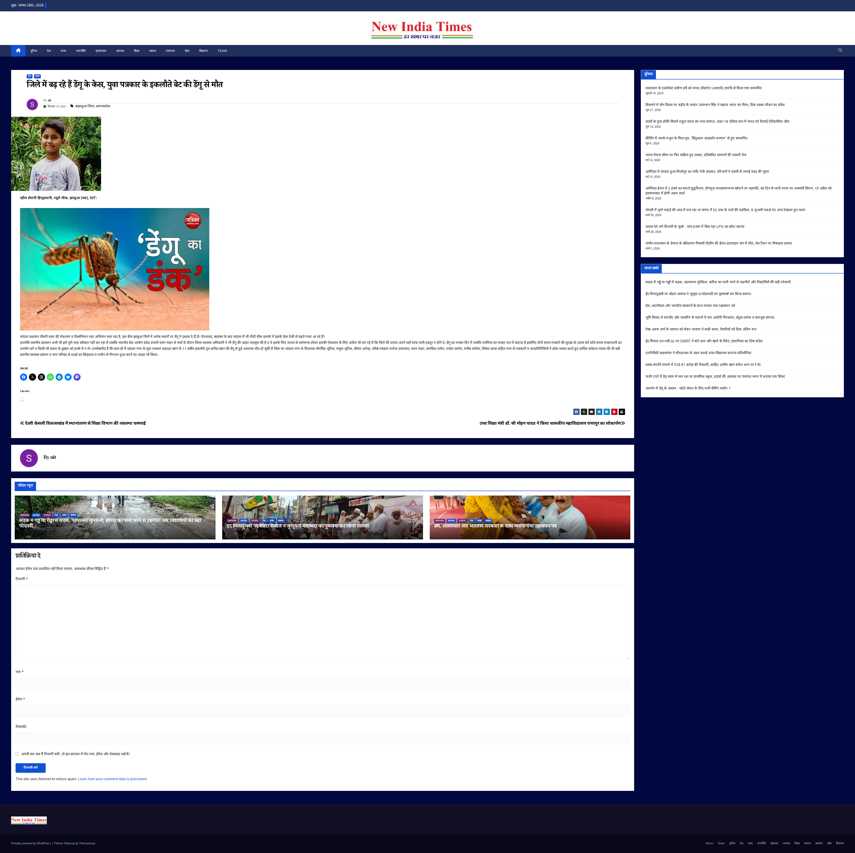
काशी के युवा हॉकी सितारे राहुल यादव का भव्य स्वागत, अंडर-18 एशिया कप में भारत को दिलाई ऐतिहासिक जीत (717, 122)
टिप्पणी (22, 579)
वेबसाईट (21, 727)
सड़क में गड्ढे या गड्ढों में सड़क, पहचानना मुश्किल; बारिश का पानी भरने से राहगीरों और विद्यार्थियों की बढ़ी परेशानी (110, 524)
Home (709, 843)
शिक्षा (137, 51)
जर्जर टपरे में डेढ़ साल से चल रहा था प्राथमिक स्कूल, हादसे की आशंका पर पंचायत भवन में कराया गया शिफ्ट (715, 377)
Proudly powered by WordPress (31, 843)
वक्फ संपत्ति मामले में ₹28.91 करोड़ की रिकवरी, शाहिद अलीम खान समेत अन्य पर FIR (703, 365)
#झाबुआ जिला (84, 106)
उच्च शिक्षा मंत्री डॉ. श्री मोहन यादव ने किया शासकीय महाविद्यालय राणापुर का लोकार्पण (550, 423)
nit (49, 101)
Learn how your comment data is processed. (112, 779)
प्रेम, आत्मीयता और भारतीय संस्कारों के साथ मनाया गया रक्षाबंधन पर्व (495, 527)
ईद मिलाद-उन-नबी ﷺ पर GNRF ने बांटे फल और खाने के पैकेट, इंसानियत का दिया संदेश (704, 341)
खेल (187, 51)
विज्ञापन (203, 51)
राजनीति (81, 51)
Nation (24, 515)
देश (49, 51)
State (47, 515)
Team (222, 51)
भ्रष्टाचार (101, 51)
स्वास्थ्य (170, 51)
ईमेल (20, 699)
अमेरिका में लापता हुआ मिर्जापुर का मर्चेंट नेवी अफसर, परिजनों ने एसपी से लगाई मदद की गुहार (707, 172)
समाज (152, 51)
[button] (840, 50)
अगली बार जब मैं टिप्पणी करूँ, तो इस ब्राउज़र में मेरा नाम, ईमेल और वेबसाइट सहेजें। (75, 754)
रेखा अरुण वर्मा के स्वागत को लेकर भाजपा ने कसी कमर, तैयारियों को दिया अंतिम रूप (701, 329)
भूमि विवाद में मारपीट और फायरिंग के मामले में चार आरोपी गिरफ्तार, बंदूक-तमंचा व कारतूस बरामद (710, 318)
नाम (20, 672)
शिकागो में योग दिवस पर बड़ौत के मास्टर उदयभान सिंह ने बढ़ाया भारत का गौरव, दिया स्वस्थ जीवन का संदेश (715, 105)
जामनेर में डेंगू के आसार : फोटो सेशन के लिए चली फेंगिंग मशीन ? (687, 388)
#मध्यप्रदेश (103, 106)
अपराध (120, 51)
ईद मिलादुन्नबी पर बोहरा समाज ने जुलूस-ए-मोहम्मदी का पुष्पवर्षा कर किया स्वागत (298, 527)
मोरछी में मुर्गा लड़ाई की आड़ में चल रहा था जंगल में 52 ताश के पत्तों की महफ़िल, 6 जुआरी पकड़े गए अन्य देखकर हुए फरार (725, 210)
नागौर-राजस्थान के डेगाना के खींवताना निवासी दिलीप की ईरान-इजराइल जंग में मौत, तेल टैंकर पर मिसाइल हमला (718, 243)
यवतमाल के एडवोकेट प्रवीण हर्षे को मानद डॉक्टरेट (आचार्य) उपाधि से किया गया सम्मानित (703, 88)
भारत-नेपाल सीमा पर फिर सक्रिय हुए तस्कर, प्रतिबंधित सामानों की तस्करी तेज (696, 155)
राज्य (63, 51)
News (36, 515)
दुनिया (34, 51)
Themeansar (87, 843)
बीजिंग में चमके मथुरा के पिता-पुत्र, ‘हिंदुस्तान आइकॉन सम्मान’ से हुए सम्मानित (696, 138)
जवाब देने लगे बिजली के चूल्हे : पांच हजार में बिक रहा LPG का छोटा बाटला (695, 227)
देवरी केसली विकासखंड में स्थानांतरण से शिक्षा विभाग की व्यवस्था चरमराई (85, 423)
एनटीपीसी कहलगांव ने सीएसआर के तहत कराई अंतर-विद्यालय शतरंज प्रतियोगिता (698, 353)
